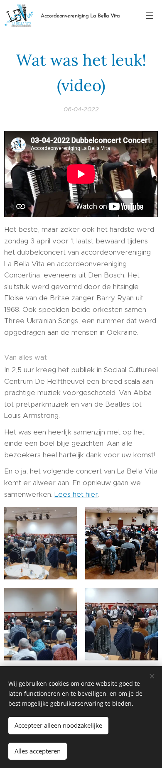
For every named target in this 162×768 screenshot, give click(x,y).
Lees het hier (76, 494)
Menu (149, 15)
